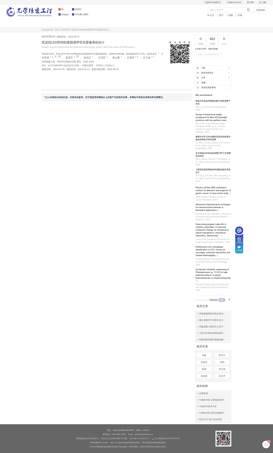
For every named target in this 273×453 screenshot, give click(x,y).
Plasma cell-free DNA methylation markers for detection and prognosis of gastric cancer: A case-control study (213, 190)
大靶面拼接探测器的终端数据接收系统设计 (213, 171)
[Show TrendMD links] (229, 299)
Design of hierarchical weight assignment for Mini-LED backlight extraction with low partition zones (211, 117)
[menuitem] (28, 23)
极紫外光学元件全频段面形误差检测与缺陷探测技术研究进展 (213, 138)
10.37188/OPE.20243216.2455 (63, 65)
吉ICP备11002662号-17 (139, 438)
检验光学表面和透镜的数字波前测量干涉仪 (213, 102)
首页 (27, 22)
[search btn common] (248, 9)
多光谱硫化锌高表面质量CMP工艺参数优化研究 (213, 154)
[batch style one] (266, 444)
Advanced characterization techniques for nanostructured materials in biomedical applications (213, 207)
